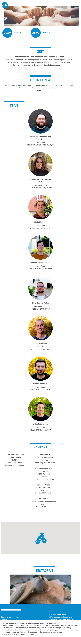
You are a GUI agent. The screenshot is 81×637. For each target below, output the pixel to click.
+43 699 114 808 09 (40, 266)
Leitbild (4, 620)
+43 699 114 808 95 (40, 427)
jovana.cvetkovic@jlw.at (40, 188)
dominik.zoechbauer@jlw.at (40, 268)
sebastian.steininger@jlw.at (40, 145)
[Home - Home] (5, 8)
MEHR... (39, 90)
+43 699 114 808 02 (40, 347)
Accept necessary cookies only (22, 634)
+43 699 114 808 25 (40, 142)
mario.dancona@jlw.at (40, 228)
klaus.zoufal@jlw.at (40, 349)
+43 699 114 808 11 (40, 306)
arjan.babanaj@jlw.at (40, 430)
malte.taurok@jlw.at (40, 309)
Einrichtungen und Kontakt (11, 617)
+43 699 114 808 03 (40, 387)
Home (3, 614)
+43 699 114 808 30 (40, 225)
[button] (38, 541)
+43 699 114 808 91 (40, 185)
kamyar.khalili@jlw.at (40, 390)
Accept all (5, 634)
